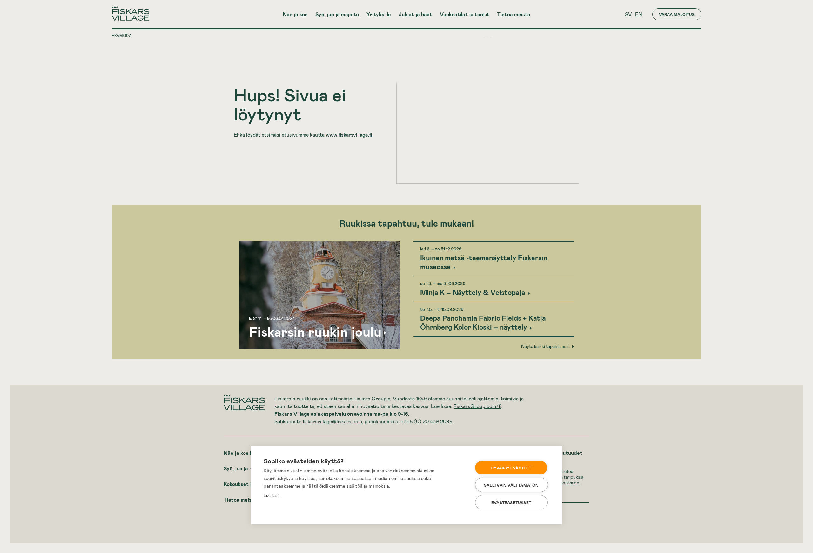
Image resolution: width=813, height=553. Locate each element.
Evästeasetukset (511, 502)
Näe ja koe (295, 14)
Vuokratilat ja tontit (464, 14)
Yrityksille (378, 14)
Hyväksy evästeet (511, 468)
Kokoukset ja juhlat (247, 484)
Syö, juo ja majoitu (337, 14)
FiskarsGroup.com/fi (477, 406)
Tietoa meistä (513, 14)
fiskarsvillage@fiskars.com (332, 421)
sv (628, 14)
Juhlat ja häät (415, 14)
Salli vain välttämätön (511, 485)
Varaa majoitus (677, 14)
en (638, 14)
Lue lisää (272, 495)
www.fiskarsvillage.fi (349, 135)
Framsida (121, 35)
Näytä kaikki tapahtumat (545, 346)
